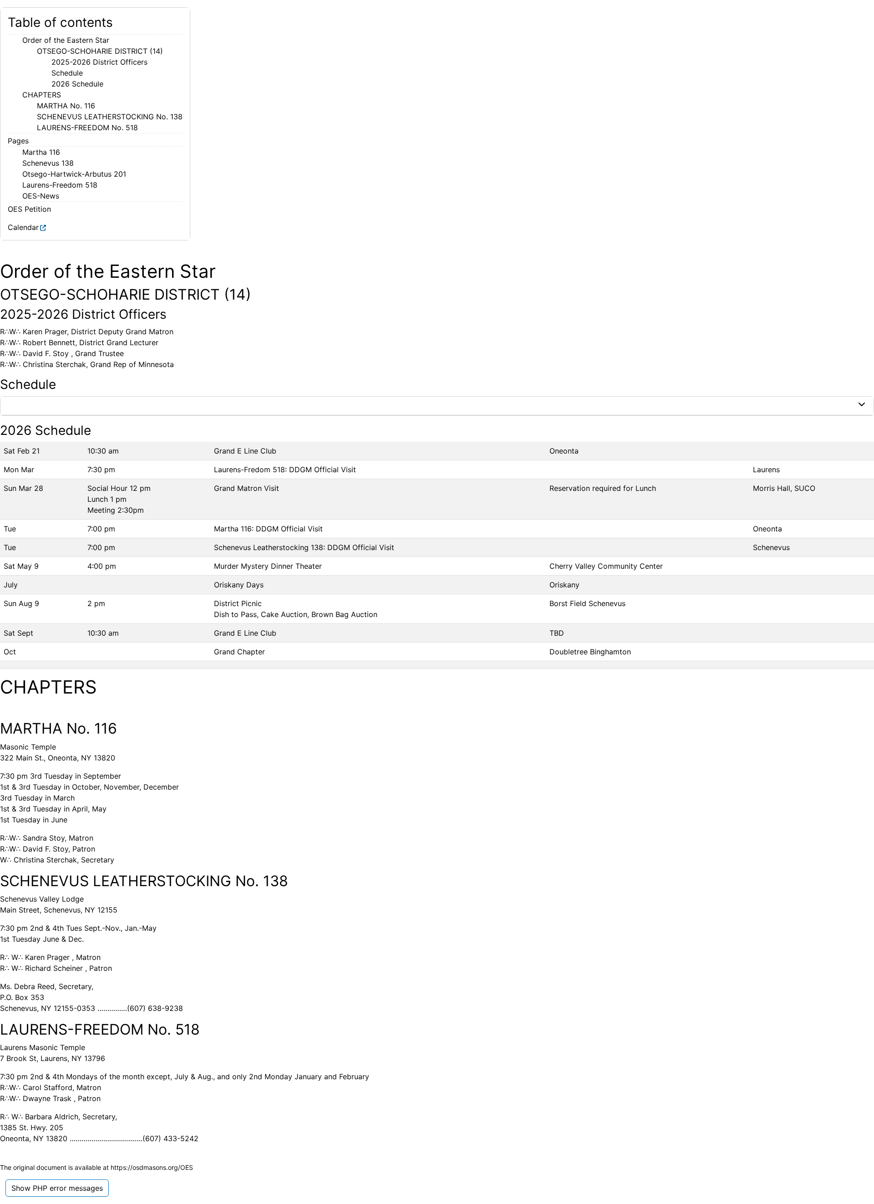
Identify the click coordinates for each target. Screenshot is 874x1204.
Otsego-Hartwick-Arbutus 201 (74, 174)
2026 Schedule (77, 83)
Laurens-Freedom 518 (59, 184)
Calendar (23, 227)
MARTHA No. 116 (66, 105)
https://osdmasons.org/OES (152, 1167)
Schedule (67, 72)
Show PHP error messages (57, 1188)
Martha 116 (41, 152)
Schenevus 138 (48, 163)
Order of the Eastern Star (65, 40)
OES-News (40, 195)
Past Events (32, 405)
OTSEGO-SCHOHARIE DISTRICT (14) (100, 51)
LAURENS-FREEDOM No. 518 (87, 127)
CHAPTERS (41, 94)
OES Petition (29, 209)
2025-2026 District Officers (99, 61)
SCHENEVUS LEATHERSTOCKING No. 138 (110, 116)
